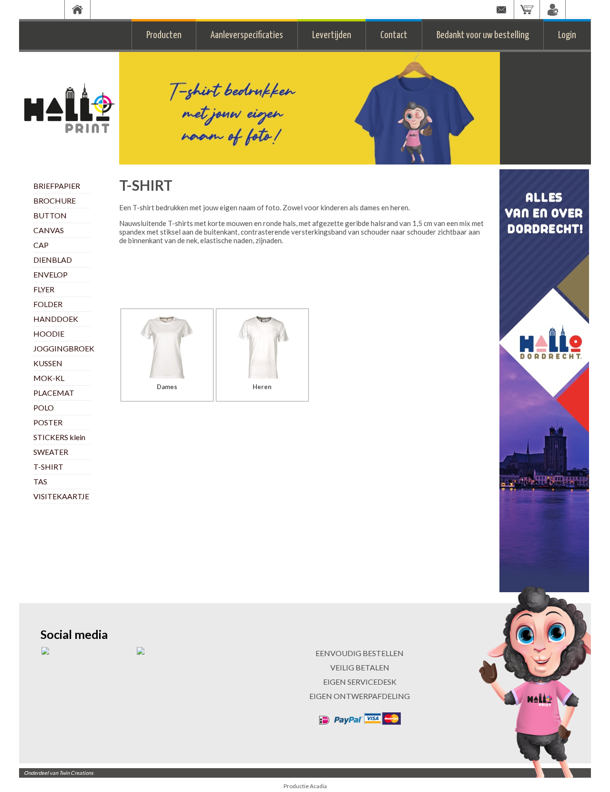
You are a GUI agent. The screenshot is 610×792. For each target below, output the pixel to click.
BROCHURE (54, 200)
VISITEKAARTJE (61, 496)
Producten (164, 35)
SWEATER (50, 451)
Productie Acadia (305, 786)
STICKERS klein (59, 437)
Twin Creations (76, 773)
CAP (41, 244)
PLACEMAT (53, 392)
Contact (393, 35)
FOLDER (47, 304)
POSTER (47, 422)
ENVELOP (50, 274)
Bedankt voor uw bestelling (483, 35)
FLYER (43, 289)
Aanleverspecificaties (247, 35)
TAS (40, 481)
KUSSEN (47, 363)
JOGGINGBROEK (63, 348)
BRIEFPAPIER (56, 185)
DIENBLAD (52, 259)
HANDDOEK (55, 318)
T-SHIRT (48, 466)
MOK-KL (48, 377)
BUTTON (50, 215)
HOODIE (48, 333)
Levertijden (331, 35)
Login (567, 35)
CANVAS (48, 230)
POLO (43, 407)
